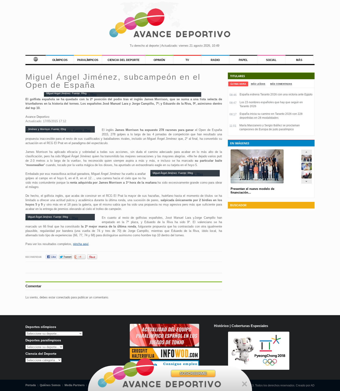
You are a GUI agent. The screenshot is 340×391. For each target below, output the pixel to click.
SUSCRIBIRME (193, 373)
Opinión (159, 60)
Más (299, 60)
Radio (215, 60)
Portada (30, 385)
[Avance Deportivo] (170, 24)
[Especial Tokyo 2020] (164, 345)
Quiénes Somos (50, 385)
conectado (63, 297)
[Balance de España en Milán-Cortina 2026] (306, 169)
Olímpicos (60, 60)
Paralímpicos (87, 60)
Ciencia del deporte (123, 60)
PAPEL (243, 60)
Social (271, 60)
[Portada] (35, 58)
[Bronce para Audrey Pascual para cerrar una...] (306, 177)
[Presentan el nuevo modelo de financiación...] (306, 161)
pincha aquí (81, 244)
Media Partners (75, 385)
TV (187, 60)
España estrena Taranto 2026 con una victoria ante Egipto (276, 94)
